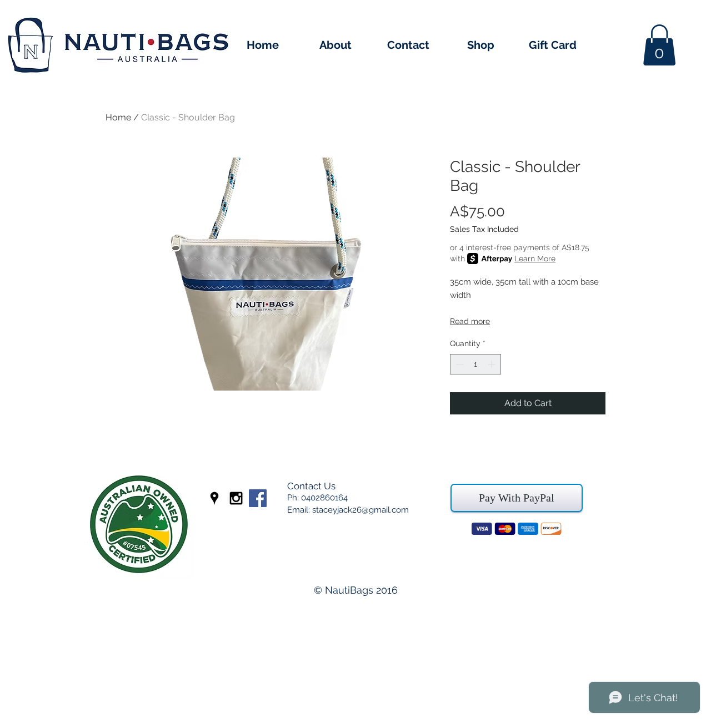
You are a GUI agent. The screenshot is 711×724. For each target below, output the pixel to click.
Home (118, 117)
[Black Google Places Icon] (214, 498)
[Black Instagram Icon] (236, 498)
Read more (470, 321)
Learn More (534, 258)
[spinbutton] (475, 364)
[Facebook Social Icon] (258, 498)
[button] (659, 44)
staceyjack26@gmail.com (360, 510)
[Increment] (492, 364)
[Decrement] (458, 364)
